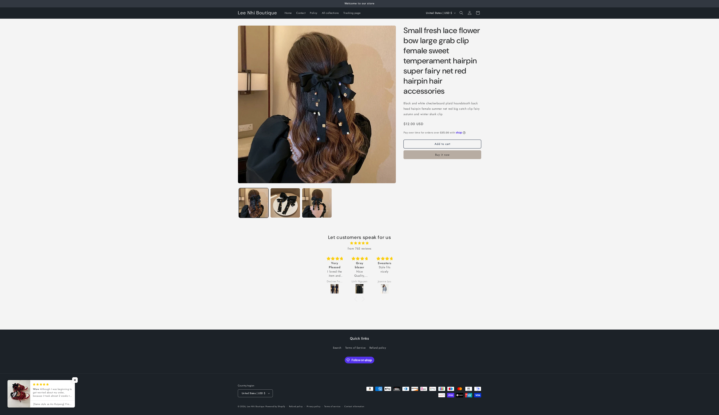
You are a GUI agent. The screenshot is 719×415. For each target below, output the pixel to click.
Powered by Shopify (275, 406)
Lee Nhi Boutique (256, 406)
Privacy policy (314, 406)
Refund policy (377, 348)
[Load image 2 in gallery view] (285, 203)
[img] (359, 243)
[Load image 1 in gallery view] (254, 203)
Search (337, 348)
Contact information (354, 406)
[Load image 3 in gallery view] (317, 203)
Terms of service (332, 406)
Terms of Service (355, 348)
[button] (461, 13)
